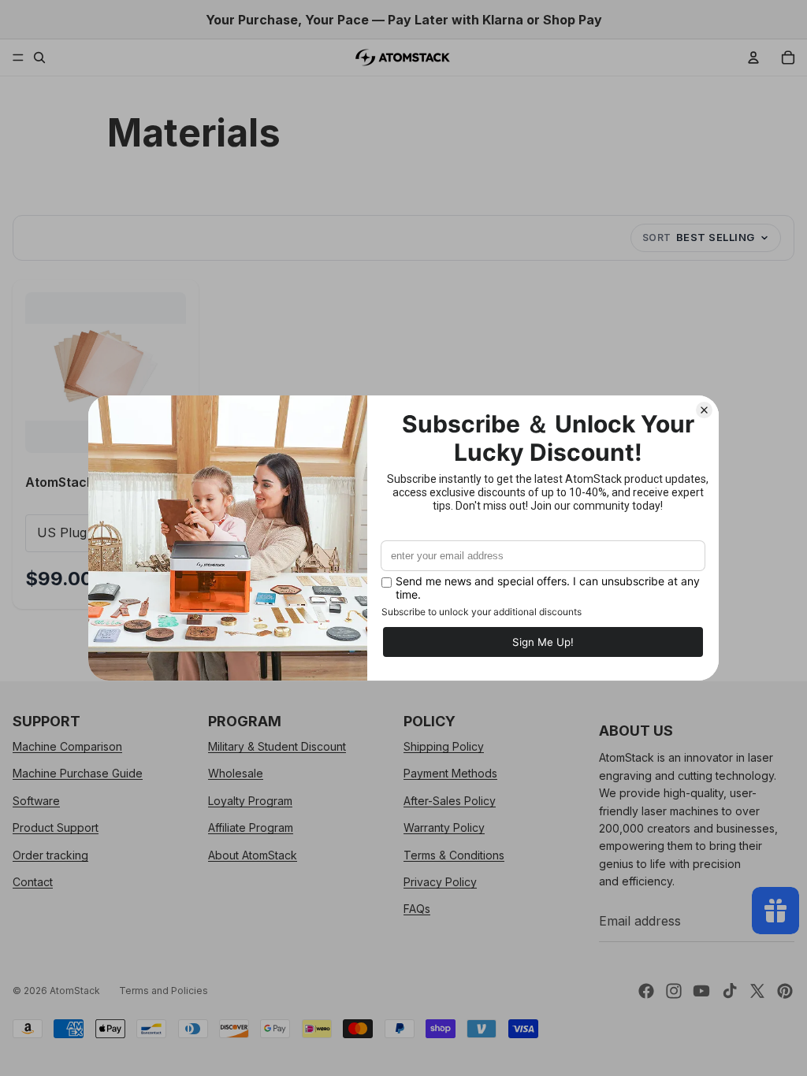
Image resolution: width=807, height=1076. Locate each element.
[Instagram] (673, 990)
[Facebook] (646, 990)
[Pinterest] (784, 990)
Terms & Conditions (454, 854)
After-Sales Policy (450, 800)
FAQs (417, 908)
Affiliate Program (250, 827)
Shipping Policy (444, 746)
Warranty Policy (444, 827)
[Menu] (18, 57)
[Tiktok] (729, 990)
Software (36, 800)
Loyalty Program (250, 800)
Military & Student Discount (277, 746)
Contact (33, 882)
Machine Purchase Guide (78, 773)
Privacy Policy (440, 882)
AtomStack (75, 990)
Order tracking (50, 854)
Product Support (56, 827)
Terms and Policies (163, 990)
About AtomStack (252, 854)
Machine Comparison (67, 746)
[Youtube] (701, 990)
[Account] (753, 57)
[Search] (39, 57)
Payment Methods (450, 773)
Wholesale (235, 773)
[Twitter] (757, 990)
